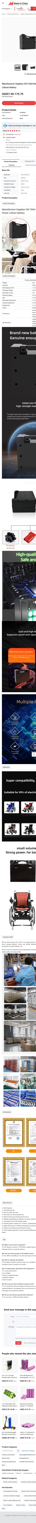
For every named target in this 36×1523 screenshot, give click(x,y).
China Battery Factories (10, 1491)
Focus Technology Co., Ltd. (24, 1515)
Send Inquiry (19, 103)
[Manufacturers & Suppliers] (18, 3)
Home (3, 14)
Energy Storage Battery (9, 1462)
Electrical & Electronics (13, 14)
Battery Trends (20, 1505)
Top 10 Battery (7, 1505)
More (3, 1465)
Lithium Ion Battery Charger (11, 1496)
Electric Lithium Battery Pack (12, 1500)
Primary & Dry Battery (8, 1455)
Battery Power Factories (29, 1491)
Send (18, 1343)
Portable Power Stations (26, 1462)
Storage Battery (24, 1458)
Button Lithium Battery (10, 1482)
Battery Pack (6, 1458)
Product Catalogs (29, 1451)
